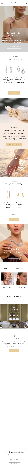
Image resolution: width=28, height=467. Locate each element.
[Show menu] (2, 3)
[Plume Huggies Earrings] (20, 194)
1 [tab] (13, 88)
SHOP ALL (14, 219)
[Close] (26, 450)
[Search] (4, 3)
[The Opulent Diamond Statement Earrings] (8, 69)
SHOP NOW (14, 93)
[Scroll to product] (9, 166)
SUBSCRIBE (14, 463)
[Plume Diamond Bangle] (8, 194)
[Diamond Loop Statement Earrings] (20, 69)
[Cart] (26, 3)
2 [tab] (15, 88)
